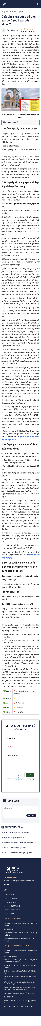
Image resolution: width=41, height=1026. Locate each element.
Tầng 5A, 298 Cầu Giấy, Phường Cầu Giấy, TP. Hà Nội (19, 993)
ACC (8, 609)
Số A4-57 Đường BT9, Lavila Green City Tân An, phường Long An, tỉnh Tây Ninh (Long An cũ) (19, 983)
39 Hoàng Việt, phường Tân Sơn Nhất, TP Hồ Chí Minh (19, 881)
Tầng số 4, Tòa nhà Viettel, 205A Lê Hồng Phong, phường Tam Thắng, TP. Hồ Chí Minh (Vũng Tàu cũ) (20, 988)
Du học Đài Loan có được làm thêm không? (15, 833)
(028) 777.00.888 (15, 906)
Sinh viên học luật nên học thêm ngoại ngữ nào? (16, 853)
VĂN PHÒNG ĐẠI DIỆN (10, 956)
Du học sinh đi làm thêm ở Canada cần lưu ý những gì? (19, 843)
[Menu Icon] (32, 3)
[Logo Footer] (14, 870)
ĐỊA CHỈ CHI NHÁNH (10, 929)
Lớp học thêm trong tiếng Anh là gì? (12, 838)
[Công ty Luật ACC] (4, 3)
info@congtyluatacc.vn (13, 910)
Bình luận (31, 815)
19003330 (11, 895)
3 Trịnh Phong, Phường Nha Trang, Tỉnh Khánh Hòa (18, 1006)
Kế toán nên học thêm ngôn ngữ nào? (13, 848)
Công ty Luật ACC (12, 30)
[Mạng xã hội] (5, 885)
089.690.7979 (12, 913)
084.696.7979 (13, 898)
